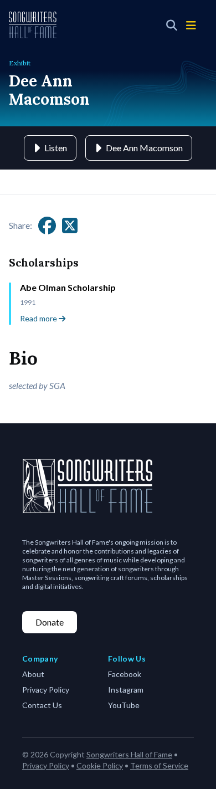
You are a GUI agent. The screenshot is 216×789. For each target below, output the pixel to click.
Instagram (125, 689)
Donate (49, 622)
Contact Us (42, 705)
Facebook (124, 674)
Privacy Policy (45, 689)
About (33, 674)
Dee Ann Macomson (144, 147)
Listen (55, 147)
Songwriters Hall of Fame (129, 754)
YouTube (124, 705)
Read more (39, 318)
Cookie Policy (99, 765)
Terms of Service (159, 765)
